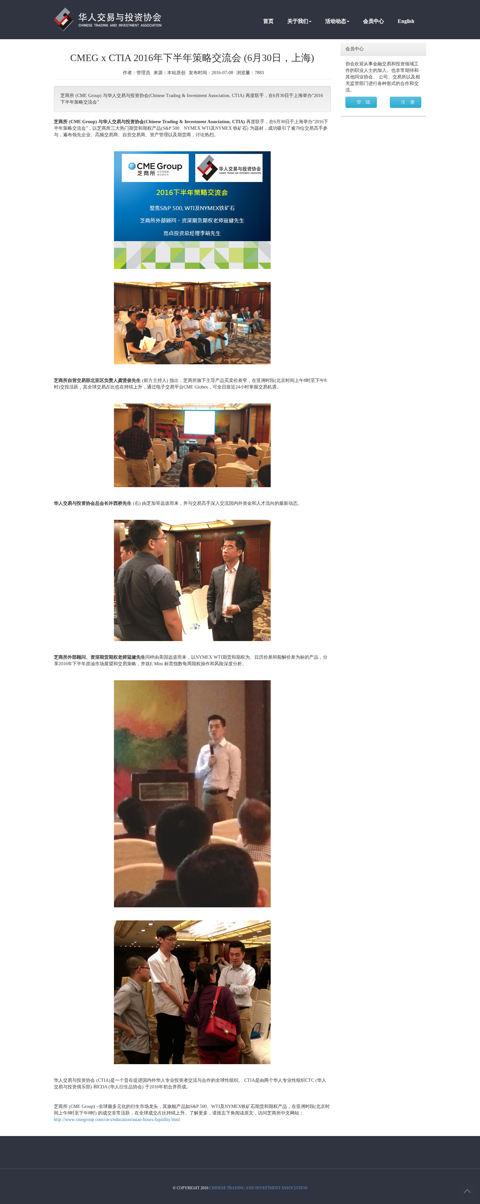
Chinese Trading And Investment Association (258, 1188)
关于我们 (297, 21)
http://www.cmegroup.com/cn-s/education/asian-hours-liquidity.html (117, 1119)
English (406, 21)
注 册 (407, 102)
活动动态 (335, 21)
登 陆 (363, 102)
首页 (268, 21)
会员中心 (373, 21)
